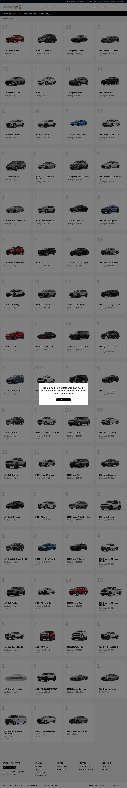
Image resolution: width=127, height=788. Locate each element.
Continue (63, 400)
